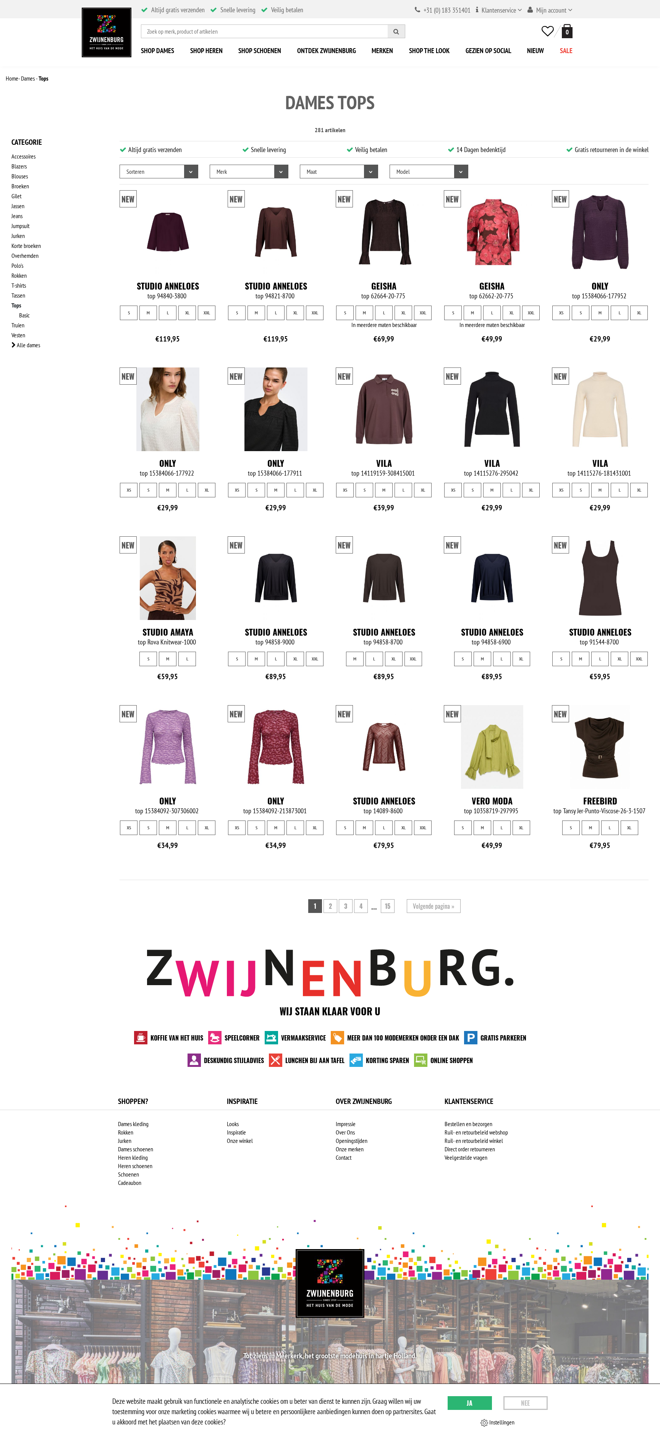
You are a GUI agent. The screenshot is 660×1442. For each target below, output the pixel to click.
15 (387, 906)
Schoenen (128, 1174)
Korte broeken (26, 245)
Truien (17, 325)
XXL (207, 313)
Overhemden (25, 255)
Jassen (17, 206)
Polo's (17, 265)
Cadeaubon (129, 1182)
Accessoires (23, 156)
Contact (343, 1157)
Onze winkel (240, 1140)
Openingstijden (351, 1140)
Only (600, 286)
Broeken (20, 186)
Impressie (346, 1124)
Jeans (17, 216)
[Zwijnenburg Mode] (330, 1283)
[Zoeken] (396, 31)
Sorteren (135, 171)
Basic (24, 315)
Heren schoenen (135, 1166)
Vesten (18, 335)
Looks (233, 1124)
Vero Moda (492, 801)
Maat (312, 171)
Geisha (383, 286)
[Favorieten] (548, 31)
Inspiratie (236, 1132)
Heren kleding (133, 1157)
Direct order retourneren (470, 1149)
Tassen (18, 295)
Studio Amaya (167, 632)
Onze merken (350, 1149)
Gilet (16, 196)
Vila (384, 463)
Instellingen (501, 1422)
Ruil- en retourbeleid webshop (476, 1132)
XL (187, 313)
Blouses (19, 176)
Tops (16, 305)
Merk (222, 171)
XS (561, 313)
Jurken (18, 236)
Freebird (600, 801)
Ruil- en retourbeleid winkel (474, 1140)
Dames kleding (133, 1124)
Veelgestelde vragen (466, 1157)
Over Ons (345, 1132)
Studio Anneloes (168, 286)
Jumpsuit (20, 226)
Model (403, 171)
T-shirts (18, 285)
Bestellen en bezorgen (468, 1124)
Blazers (19, 166)
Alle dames (28, 345)
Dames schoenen (135, 1149)
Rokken (19, 275)
